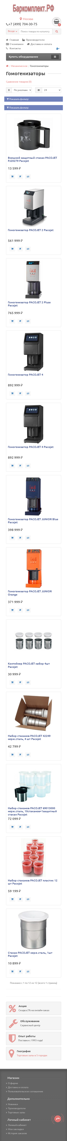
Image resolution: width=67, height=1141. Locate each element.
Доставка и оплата (41, 44)
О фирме (13, 1083)
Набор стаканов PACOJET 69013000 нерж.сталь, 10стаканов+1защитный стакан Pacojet (32, 811)
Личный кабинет (17, 1125)
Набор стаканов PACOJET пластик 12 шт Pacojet (32, 882)
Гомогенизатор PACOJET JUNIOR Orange (30, 593)
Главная (14, 39)
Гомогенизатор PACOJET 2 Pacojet (31, 230)
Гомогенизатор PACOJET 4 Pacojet (31, 446)
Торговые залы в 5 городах (32, 1055)
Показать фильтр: (19, 99)
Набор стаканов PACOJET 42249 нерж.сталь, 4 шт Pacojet (29, 737)
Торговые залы (16, 1112)
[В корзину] (12, 176)
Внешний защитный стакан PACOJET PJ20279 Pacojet (32, 159)
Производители (35, 39)
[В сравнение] (28, 176)
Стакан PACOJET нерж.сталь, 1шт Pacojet (30, 954)
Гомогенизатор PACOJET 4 (25, 374)
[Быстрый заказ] (20, 176)
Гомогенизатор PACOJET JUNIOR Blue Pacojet (33, 521)
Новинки (13, 1104)
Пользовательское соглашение (25, 1091)
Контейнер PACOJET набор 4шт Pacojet (29, 665)
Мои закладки (16, 1129)
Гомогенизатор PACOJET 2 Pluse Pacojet (29, 304)
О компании (17, 44)
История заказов (17, 1133)
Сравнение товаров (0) (19, 81)
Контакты (15, 48)
